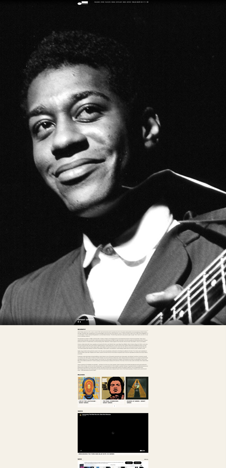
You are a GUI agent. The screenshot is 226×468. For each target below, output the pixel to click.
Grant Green (83, 428)
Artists (129, 2)
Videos (113, 2)
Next (114, 432)
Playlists (108, 2)
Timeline (134, 2)
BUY (89, 414)
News (124, 2)
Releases (97, 2)
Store (102, 2)
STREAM (89, 416)
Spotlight (119, 2)
